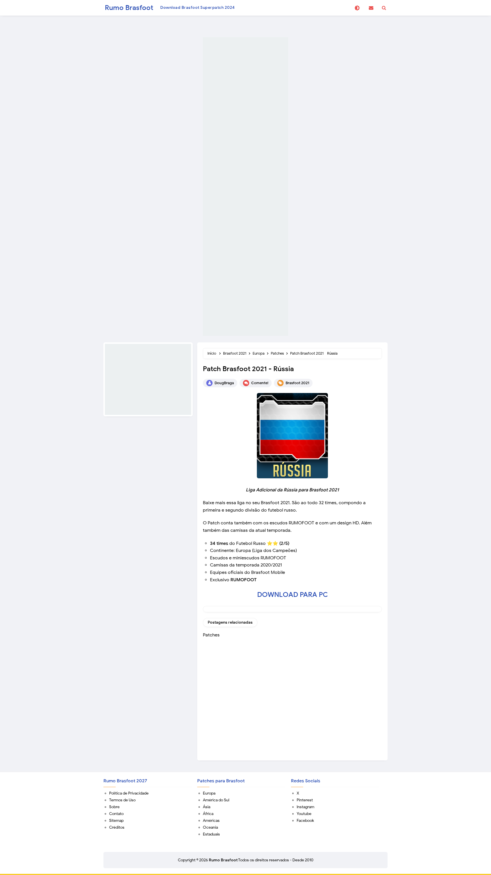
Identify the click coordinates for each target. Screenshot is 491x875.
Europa (209, 793)
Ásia (206, 806)
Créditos (116, 827)
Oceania (210, 827)
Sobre (114, 806)
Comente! (259, 382)
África (208, 813)
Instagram (305, 806)
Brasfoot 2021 (297, 382)
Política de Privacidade (129, 793)
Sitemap (116, 820)
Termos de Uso (122, 800)
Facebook (305, 820)
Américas (211, 820)
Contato (116, 813)
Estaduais (211, 834)
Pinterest (305, 800)
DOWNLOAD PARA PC (292, 594)
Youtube (304, 813)
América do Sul (216, 800)
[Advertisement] (245, 186)
